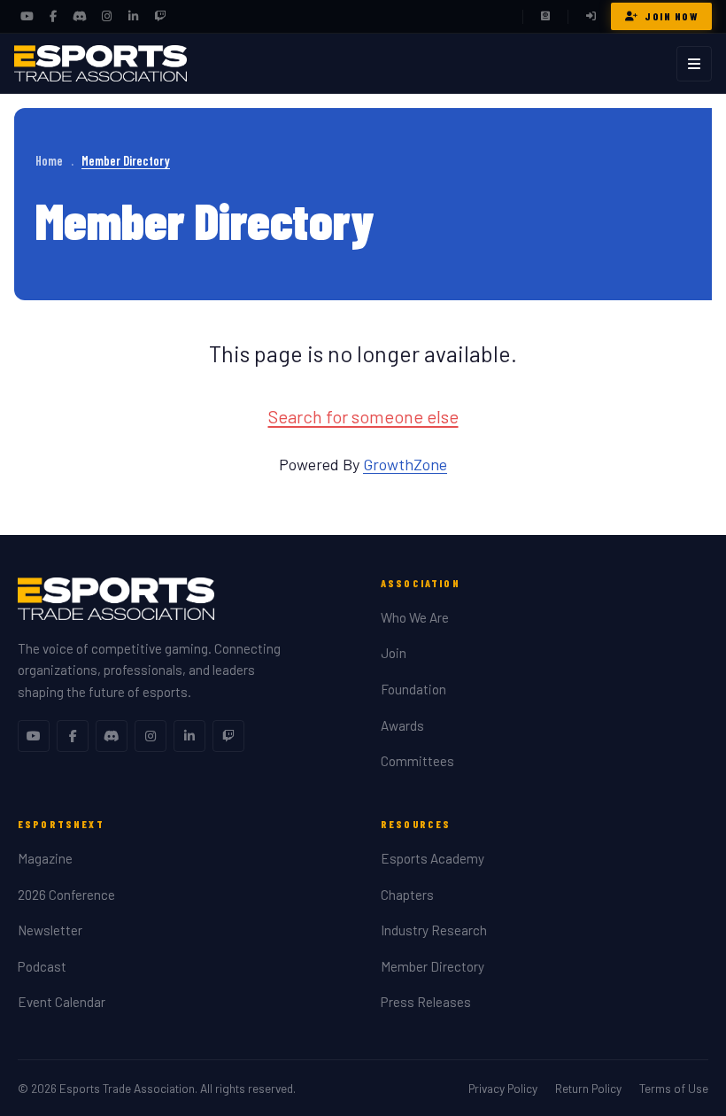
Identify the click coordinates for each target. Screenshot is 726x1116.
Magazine (45, 858)
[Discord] (79, 16)
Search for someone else (363, 416)
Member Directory (432, 966)
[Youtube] (34, 736)
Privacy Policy (502, 1088)
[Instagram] (106, 16)
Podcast (42, 966)
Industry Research (434, 930)
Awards (402, 725)
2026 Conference (66, 895)
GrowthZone (405, 464)
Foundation (413, 689)
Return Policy (588, 1088)
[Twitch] (159, 16)
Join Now (671, 16)
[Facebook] (53, 16)
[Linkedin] (189, 736)
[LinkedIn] (132, 16)
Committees (417, 761)
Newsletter (50, 930)
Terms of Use (673, 1088)
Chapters (407, 895)
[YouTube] (26, 16)
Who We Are (415, 617)
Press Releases (426, 1002)
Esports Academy (432, 858)
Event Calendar (61, 1002)
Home (49, 160)
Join (393, 653)
